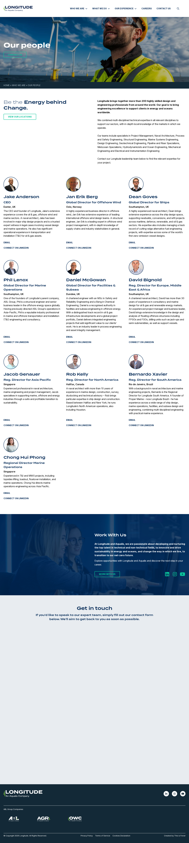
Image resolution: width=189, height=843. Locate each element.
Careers (146, 8)
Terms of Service (102, 836)
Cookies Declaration (121, 836)
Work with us (107, 574)
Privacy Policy (87, 836)
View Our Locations (20, 116)
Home (7, 85)
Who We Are (18, 85)
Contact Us (164, 8)
